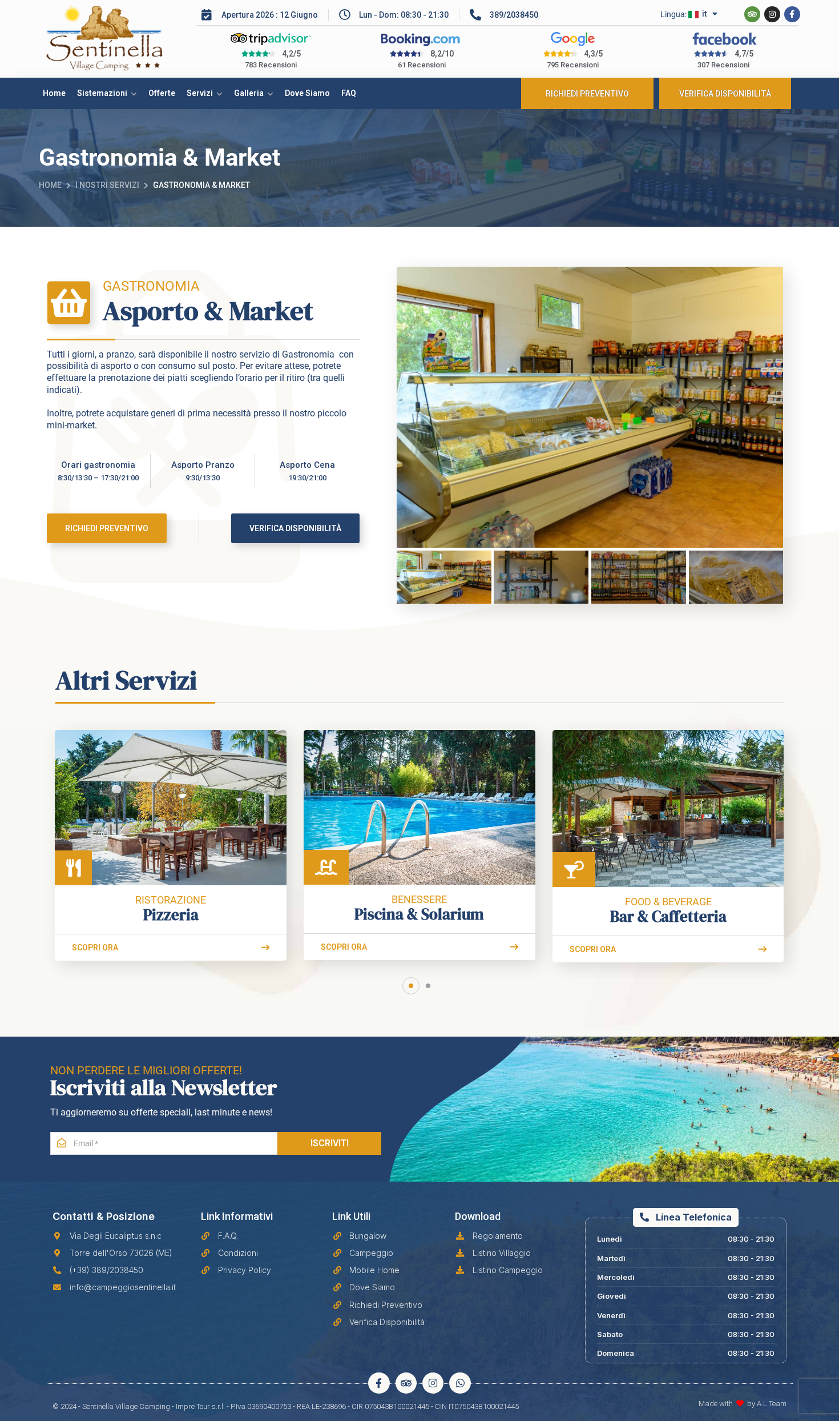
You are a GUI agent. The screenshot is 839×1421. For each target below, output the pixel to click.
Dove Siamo (307, 93)
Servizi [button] (200, 93)
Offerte (161, 93)
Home (54, 93)
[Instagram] (772, 14)
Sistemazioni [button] (102, 93)
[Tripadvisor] (752, 14)
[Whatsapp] (459, 1383)
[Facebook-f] (792, 14)
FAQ (348, 93)
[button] (411, 985)
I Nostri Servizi (107, 185)
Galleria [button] (249, 93)
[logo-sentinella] (118, 39)
